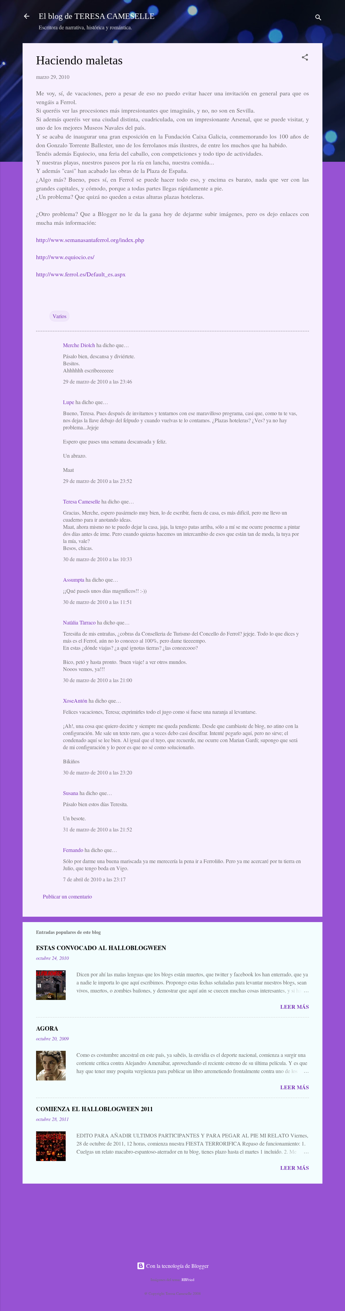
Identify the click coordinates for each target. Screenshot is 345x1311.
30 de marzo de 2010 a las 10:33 (97, 558)
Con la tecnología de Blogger (177, 1265)
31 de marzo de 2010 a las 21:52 (97, 829)
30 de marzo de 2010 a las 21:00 (97, 679)
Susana (70, 792)
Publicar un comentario (67, 896)
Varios (59, 315)
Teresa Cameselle (81, 501)
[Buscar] (318, 18)
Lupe (68, 401)
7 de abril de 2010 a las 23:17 (94, 879)
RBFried (188, 1279)
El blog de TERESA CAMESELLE (97, 16)
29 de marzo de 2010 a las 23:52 (97, 480)
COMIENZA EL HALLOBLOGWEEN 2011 (94, 1108)
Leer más (294, 1006)
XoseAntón (75, 700)
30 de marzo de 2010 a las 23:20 (97, 772)
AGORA (47, 1028)
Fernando (73, 849)
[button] (305, 58)
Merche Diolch (79, 344)
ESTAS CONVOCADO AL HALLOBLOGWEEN (101, 947)
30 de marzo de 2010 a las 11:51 (97, 601)
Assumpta (73, 579)
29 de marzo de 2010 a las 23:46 (97, 381)
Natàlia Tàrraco (79, 622)
